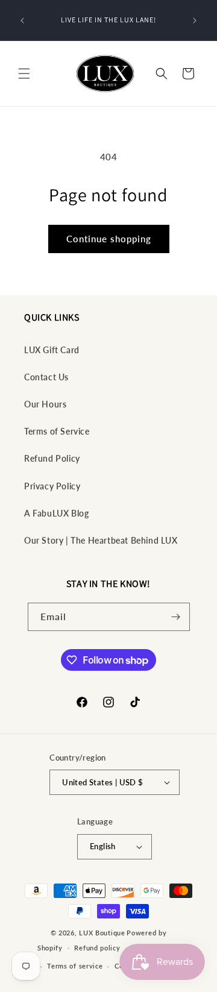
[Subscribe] (176, 617)
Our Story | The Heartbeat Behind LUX (101, 540)
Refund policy (97, 948)
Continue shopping (108, 238)
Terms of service (74, 966)
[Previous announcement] (22, 20)
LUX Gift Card (52, 350)
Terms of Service (57, 431)
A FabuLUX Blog (56, 513)
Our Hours (45, 404)
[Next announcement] (194, 20)
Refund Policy (52, 458)
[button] (24, 73)
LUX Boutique (102, 933)
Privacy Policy (52, 486)
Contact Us (46, 377)
